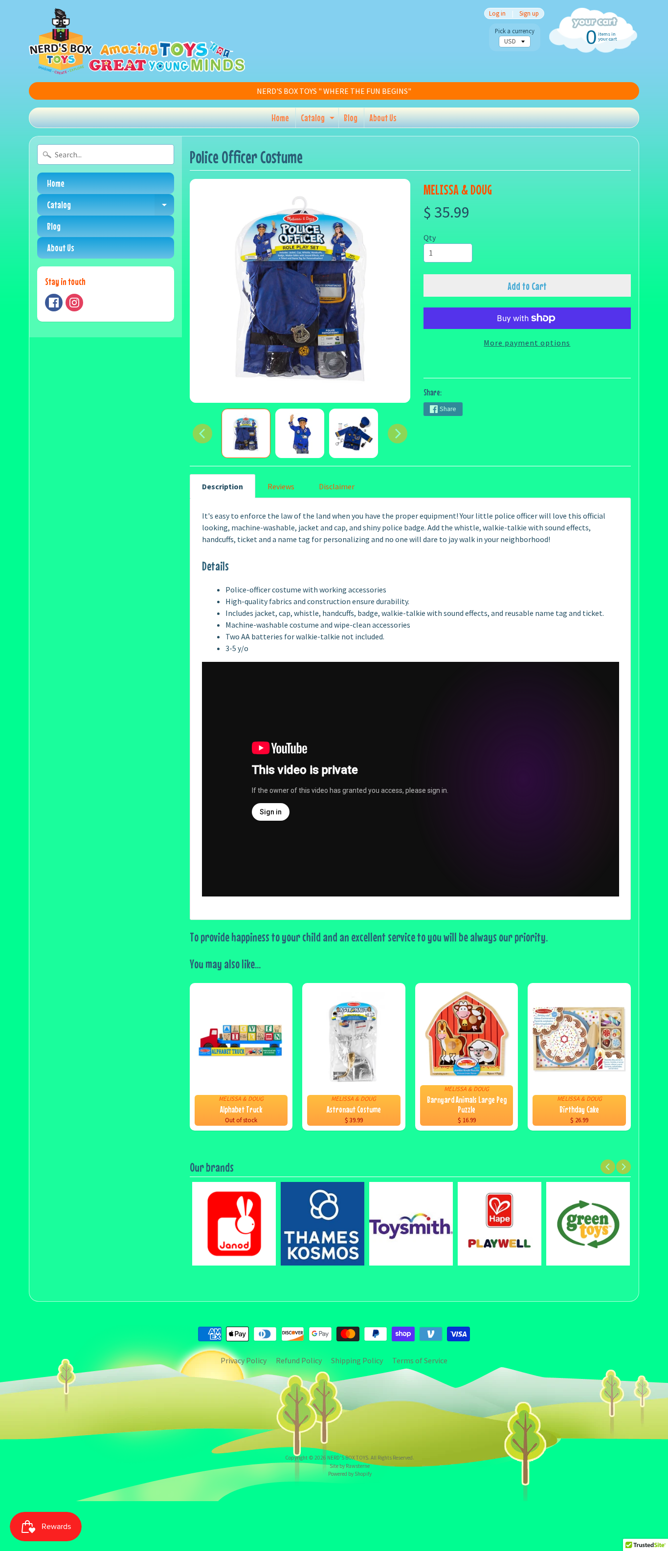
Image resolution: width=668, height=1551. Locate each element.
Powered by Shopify (350, 1473)
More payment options (527, 343)
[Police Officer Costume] (246, 434)
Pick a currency (514, 31)
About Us (383, 117)
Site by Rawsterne (350, 1466)
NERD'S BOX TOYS (347, 1457)
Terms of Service (419, 1360)
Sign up (529, 13)
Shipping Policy (357, 1360)
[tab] (222, 486)
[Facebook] (54, 302)
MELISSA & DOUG (457, 189)
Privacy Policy (244, 1360)
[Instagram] (74, 302)
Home (280, 117)
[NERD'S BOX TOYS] (137, 41)
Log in (497, 13)
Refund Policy (299, 1360)
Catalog (319, 120)
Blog (350, 117)
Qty (429, 237)
